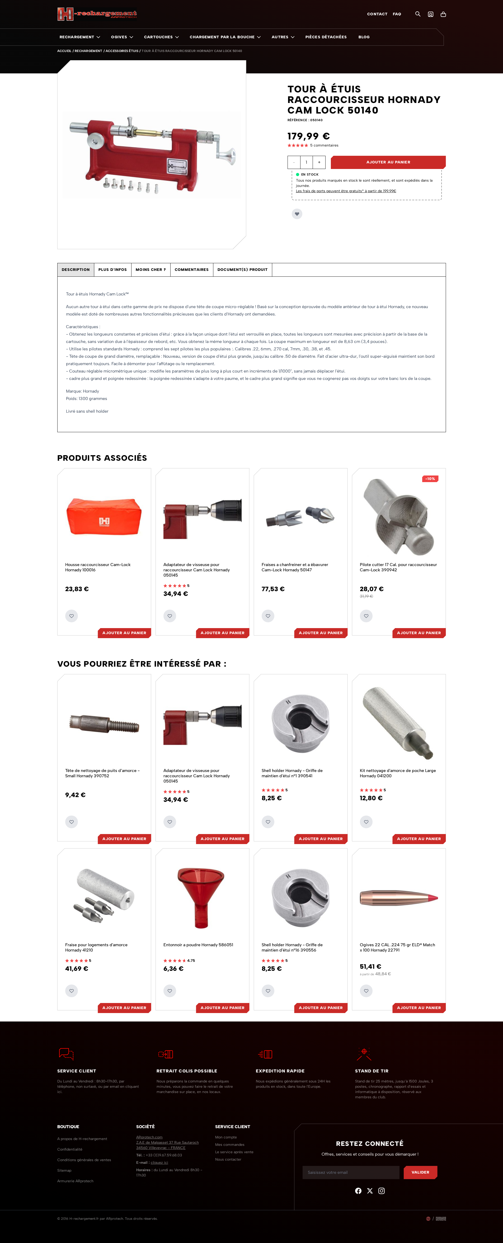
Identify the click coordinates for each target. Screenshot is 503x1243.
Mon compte (226, 1137)
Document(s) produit (243, 269)
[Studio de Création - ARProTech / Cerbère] (441, 1219)
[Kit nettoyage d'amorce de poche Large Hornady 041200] (399, 724)
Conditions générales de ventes (84, 1160)
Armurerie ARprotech (75, 1181)
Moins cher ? (151, 269)
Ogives (119, 37)
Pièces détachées (326, 37)
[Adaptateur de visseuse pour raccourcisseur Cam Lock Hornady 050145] (202, 518)
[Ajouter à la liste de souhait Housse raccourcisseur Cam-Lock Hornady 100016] (71, 616)
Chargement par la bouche (222, 37)
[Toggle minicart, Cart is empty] (443, 14)
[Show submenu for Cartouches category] (177, 37)
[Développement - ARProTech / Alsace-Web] (428, 1219)
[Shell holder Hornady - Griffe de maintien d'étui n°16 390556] (301, 898)
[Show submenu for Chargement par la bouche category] (259, 37)
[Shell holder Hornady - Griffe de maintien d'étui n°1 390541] (301, 724)
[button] (367, 145)
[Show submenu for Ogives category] (131, 37)
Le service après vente (234, 1152)
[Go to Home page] (97, 14)
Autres (280, 37)
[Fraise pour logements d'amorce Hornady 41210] (104, 898)
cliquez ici (159, 1162)
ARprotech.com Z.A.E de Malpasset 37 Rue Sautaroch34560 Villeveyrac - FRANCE (167, 1142)
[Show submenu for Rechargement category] (98, 37)
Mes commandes (230, 1144)
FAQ (397, 14)
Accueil (64, 51)
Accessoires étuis (122, 51)
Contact (377, 14)
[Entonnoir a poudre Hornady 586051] (202, 898)
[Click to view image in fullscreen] (152, 154)
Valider (421, 1172)
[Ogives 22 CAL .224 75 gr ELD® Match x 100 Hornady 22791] (399, 898)
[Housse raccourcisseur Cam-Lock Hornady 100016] (104, 518)
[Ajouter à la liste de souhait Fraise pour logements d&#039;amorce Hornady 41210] (71, 991)
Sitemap (64, 1170)
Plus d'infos (112, 269)
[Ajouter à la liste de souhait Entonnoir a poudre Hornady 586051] (169, 991)
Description (76, 269)
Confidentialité (69, 1149)
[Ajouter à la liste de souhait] (297, 214)
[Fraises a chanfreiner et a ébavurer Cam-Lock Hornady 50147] (301, 518)
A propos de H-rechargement (82, 1139)
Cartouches (158, 37)
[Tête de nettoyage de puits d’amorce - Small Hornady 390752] (104, 724)
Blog (364, 37)
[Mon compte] (430, 14)
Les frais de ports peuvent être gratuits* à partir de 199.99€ (346, 191)
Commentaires (192, 269)
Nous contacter (228, 1159)
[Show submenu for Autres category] (292, 37)
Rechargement (77, 37)
